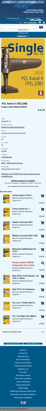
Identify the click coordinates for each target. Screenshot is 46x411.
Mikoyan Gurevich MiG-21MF (25, 235)
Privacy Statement (23, 385)
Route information (23, 359)
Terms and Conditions (23, 379)
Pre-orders (23, 372)
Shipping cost (23, 369)
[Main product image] (23, 98)
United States (32, 22)
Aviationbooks (6, 157)
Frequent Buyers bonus (23, 366)
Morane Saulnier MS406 (23, 262)
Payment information (23, 363)
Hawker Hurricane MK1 (22, 222)
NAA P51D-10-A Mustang (23, 289)
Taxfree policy (23, 388)
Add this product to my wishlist (23, 181)
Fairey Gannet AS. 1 (21, 209)
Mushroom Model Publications (12, 127)
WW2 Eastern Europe (15, 163)
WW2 (3, 163)
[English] (20, 22)
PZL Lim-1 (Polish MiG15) (23, 303)
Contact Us (23, 353)
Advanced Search (23, 30)
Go (41, 27)
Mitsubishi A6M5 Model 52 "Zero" (24, 250)
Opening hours (23, 356)
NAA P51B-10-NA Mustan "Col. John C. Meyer (25, 277)
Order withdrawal (23, 382)
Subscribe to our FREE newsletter (23, 394)
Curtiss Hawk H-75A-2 (22, 195)
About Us (23, 350)
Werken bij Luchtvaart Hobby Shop (23, 391)
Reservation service (23, 375)
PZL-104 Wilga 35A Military (24, 316)
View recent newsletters (23, 398)
